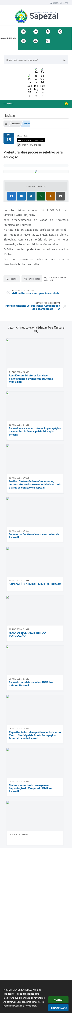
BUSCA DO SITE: (14, 53)
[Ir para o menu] (65, 41)
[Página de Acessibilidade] (48, 41)
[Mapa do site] (35, 41)
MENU (10, 103)
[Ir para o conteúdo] (57, 41)
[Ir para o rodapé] (28, 48)
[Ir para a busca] (21, 48)
